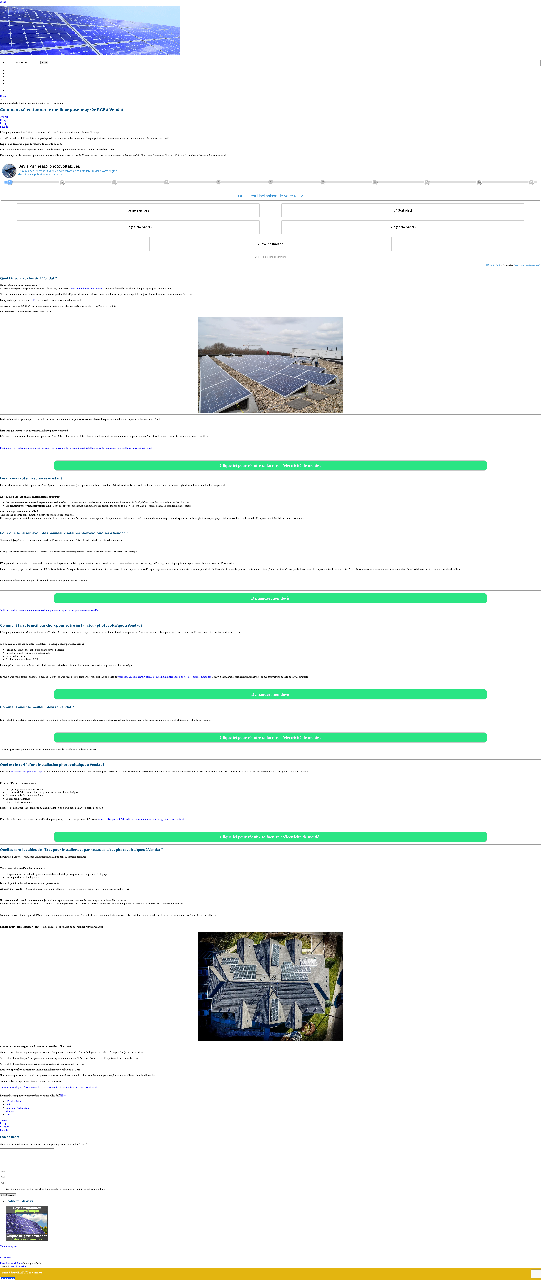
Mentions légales (8, 1246)
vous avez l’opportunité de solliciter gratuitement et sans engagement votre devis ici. (141, 819)
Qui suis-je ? (12, 87)
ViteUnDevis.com (519, 265)
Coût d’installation (16, 70)
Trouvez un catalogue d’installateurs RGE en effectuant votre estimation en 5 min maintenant (48, 1087)
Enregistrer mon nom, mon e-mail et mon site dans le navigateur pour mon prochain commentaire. (54, 1188)
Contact (10, 90)
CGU (487, 265)
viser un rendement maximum (86, 288)
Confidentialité (495, 265)
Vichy (9, 1104)
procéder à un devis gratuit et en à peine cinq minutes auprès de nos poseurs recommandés (164, 676)
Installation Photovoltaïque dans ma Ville (28, 80)
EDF (35, 300)
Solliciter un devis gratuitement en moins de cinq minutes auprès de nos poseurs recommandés (49, 610)
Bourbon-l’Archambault (18, 1107)
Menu (3, 1)
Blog (8, 83)
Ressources (5, 1257)
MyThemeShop (19, 1266)
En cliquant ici (7, 1278)
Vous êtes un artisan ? (533, 265)
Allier (62, 1095)
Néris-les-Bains (13, 1101)
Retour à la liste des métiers (271, 257)
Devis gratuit (13, 77)
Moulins (10, 1111)
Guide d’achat (13, 73)
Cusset (9, 1114)
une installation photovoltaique (27, 771)
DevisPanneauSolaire (11, 1263)
